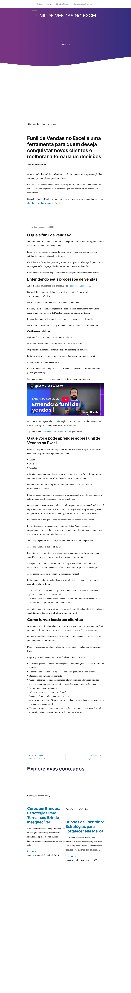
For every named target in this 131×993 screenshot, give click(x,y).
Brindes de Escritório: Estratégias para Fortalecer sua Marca (85, 826)
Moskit (57, 421)
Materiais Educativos (63, 4)
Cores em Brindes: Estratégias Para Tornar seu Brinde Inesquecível (43, 815)
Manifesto (40, 4)
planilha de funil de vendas (39, 203)
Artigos (49, 4)
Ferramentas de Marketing (83, 4)
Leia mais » (32, 851)
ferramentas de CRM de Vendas (57, 431)
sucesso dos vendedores (79, 285)
